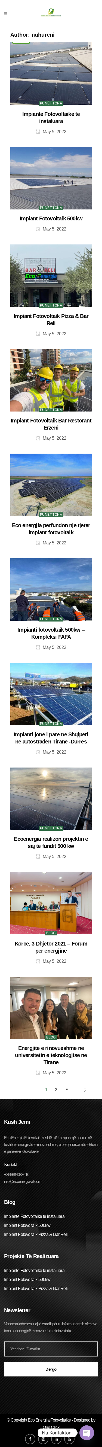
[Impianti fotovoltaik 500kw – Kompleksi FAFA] (51, 589)
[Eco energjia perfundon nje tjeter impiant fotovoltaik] (51, 484)
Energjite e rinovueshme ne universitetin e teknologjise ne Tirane (51, 1055)
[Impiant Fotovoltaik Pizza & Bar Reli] (51, 275)
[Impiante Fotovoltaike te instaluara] (51, 73)
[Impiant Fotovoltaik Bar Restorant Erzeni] (51, 380)
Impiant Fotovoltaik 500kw (51, 218)
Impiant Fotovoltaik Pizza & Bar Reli (35, 1234)
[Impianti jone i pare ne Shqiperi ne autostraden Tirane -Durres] (51, 693)
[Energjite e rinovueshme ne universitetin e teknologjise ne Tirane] (51, 1007)
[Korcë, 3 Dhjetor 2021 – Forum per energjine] (51, 902)
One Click (51, 1427)
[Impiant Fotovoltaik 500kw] (51, 178)
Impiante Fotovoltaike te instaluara (34, 1216)
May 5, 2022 (54, 131)
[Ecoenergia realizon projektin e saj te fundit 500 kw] (51, 798)
